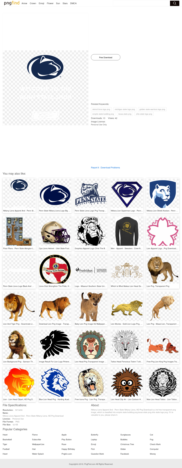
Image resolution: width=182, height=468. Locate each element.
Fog (151, 439)
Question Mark (97, 453)
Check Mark (155, 444)
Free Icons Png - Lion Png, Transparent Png (93, 399)
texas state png (124, 114)
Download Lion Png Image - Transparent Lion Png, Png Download (67, 323)
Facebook (124, 453)
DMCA (73, 3)
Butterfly (94, 434)
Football (6, 449)
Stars (65, 3)
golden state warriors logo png (152, 109)
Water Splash (38, 453)
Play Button (67, 439)
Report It (95, 167)
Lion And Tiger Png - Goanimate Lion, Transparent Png (26, 323)
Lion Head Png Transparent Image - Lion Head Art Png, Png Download (105, 361)
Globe (123, 449)
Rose (64, 444)
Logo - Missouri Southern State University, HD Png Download (100, 286)
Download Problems (110, 167)
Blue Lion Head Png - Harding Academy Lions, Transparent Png (66, 399)
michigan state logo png (125, 109)
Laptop (94, 439)
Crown (33, 3)
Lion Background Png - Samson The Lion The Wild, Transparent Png (32, 361)
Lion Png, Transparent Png (158, 286)
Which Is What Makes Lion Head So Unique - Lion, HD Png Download (140, 286)
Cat (151, 434)
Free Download (105, 57)
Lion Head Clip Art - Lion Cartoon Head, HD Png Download (135, 399)
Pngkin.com (67, 453)
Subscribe (36, 439)
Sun (58, 3)
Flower (50, 3)
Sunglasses (125, 434)
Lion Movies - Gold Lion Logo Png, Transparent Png (133, 323)
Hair (34, 449)
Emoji (41, 3)
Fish (93, 449)
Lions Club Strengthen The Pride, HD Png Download (61, 286)
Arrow (24, 3)
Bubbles (124, 439)
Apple (64, 434)
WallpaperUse (38, 444)
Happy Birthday (68, 449)
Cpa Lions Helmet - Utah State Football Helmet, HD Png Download (67, 248)
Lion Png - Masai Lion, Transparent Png (163, 323)
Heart (5, 434)
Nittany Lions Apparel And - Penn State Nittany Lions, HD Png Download (33, 210)
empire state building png (103, 114)
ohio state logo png (144, 114)
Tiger (5, 444)
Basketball (7, 439)
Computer (154, 449)
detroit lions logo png (101, 109)
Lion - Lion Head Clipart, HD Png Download (21, 399)
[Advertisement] (45, 31)
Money (153, 453)
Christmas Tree (127, 444)
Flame (35, 434)
